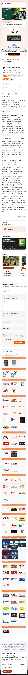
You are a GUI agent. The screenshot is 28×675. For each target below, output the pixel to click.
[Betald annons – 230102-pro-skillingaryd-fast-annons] (6, 615)
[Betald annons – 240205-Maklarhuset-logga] (22, 464)
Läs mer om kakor (7, 664)
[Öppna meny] (25, 54)
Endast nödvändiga (9, 667)
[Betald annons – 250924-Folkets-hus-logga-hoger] (14, 453)
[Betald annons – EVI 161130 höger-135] (14, 532)
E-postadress (7, 322)
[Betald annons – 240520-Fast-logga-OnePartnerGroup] (14, 45)
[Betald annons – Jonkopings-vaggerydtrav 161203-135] (6, 573)
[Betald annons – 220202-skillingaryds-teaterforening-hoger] (22, 615)
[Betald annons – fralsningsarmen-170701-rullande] (6, 486)
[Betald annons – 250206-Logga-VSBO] (14, 464)
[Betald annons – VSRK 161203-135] (22, 566)
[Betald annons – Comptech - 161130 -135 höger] (6, 532)
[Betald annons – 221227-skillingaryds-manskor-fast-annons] (6, 602)
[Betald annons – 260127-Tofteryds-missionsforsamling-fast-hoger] (6, 499)
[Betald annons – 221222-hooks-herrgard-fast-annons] (22, 384)
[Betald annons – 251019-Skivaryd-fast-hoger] (14, 615)
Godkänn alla (7, 671)
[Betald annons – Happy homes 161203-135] (22, 444)
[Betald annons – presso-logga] (22, 519)
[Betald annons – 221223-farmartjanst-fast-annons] (6, 400)
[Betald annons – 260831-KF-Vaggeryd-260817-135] (14, 374)
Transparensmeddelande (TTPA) (9, 26)
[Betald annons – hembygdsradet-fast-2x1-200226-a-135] (14, 608)
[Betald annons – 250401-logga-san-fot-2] (22, 420)
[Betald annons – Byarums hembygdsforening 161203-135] (22, 595)
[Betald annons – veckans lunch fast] (6, 384)
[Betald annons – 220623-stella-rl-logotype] (6, 470)
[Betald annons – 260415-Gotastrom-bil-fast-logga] (14, 38)
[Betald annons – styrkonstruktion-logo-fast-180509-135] (6, 525)
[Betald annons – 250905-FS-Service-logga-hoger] (6, 407)
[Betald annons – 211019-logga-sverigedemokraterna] (22, 542)
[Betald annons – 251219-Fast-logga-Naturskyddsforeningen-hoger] (22, 602)
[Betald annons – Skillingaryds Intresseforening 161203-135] (14, 602)
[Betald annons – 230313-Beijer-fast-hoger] (22, 437)
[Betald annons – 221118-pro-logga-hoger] (14, 622)
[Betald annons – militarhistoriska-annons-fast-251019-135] (6, 608)
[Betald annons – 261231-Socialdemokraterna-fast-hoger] (6, 553)
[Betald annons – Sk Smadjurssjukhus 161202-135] (22, 400)
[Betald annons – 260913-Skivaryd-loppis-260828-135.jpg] (6, 363)
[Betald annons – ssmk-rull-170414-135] (6, 586)
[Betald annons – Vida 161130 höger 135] (14, 525)
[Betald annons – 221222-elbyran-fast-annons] (14, 427)
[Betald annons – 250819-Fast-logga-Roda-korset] (14, 437)
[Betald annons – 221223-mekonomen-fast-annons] (14, 509)
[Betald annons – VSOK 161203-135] (14, 566)
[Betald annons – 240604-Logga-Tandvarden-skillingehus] (14, 407)
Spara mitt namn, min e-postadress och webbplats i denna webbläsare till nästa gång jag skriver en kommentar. (13, 337)
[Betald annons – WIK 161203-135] (6, 579)
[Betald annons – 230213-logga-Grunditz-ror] (6, 413)
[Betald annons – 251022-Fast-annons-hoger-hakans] (6, 427)
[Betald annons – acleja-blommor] (14, 444)
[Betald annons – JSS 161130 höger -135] (6, 519)
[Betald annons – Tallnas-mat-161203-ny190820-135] (14, 391)
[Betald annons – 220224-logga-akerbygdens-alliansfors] (14, 480)
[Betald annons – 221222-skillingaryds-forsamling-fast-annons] (14, 493)
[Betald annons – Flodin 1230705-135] (6, 464)
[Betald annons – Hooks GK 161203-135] (6, 566)
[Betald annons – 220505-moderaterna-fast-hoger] (6, 542)
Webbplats (6, 328)
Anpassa (22, 664)
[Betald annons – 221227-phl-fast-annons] (22, 407)
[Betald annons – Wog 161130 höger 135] (22, 532)
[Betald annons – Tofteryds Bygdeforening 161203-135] (14, 595)
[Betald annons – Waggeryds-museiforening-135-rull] (6, 595)
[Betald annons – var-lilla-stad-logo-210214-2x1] (6, 437)
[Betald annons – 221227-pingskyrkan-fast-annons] (22, 486)
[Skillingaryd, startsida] (14, 54)
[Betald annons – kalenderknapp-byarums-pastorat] (22, 493)
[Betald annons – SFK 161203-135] (14, 579)
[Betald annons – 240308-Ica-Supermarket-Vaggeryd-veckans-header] (14, 31)
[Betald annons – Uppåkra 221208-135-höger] (14, 519)
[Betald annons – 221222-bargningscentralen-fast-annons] (22, 509)
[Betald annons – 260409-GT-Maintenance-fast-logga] (14, 420)
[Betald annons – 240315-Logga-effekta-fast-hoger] (22, 413)
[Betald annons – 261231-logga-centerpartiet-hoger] (14, 543)
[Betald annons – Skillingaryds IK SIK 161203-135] (14, 573)
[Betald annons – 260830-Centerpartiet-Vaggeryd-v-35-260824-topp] (14, 14)
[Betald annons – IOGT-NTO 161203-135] (6, 622)
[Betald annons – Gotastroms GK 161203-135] (22, 579)
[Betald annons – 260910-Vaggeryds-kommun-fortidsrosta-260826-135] (6, 374)
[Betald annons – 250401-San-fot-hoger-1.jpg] (14, 400)
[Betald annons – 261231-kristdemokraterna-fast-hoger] (14, 553)
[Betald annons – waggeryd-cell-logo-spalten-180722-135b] (22, 525)
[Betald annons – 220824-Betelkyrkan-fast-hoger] (6, 493)
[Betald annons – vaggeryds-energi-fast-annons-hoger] (6, 631)
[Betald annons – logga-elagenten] (6, 444)
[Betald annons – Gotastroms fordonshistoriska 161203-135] (22, 608)
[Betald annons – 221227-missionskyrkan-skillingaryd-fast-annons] (14, 486)
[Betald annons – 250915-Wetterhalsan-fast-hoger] (6, 420)
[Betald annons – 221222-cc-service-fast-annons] (6, 509)
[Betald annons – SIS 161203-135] (22, 573)
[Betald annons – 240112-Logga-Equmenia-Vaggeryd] (22, 480)
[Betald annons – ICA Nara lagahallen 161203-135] (14, 384)
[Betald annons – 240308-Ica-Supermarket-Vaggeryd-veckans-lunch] (6, 391)
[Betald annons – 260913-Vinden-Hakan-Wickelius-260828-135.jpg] (14, 363)
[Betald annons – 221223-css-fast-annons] (14, 413)
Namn (5, 315)
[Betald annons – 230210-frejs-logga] (6, 453)
